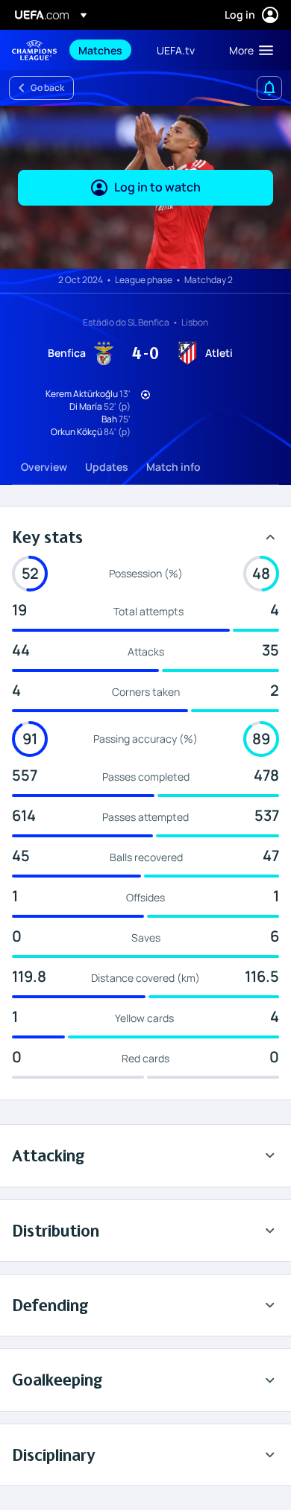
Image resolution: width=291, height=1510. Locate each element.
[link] (100, 50)
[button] (247, 50)
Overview (44, 466)
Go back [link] (47, 87)
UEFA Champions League (34, 50)
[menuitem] (105, 50)
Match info (173, 466)
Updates (106, 466)
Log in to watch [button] (157, 187)
